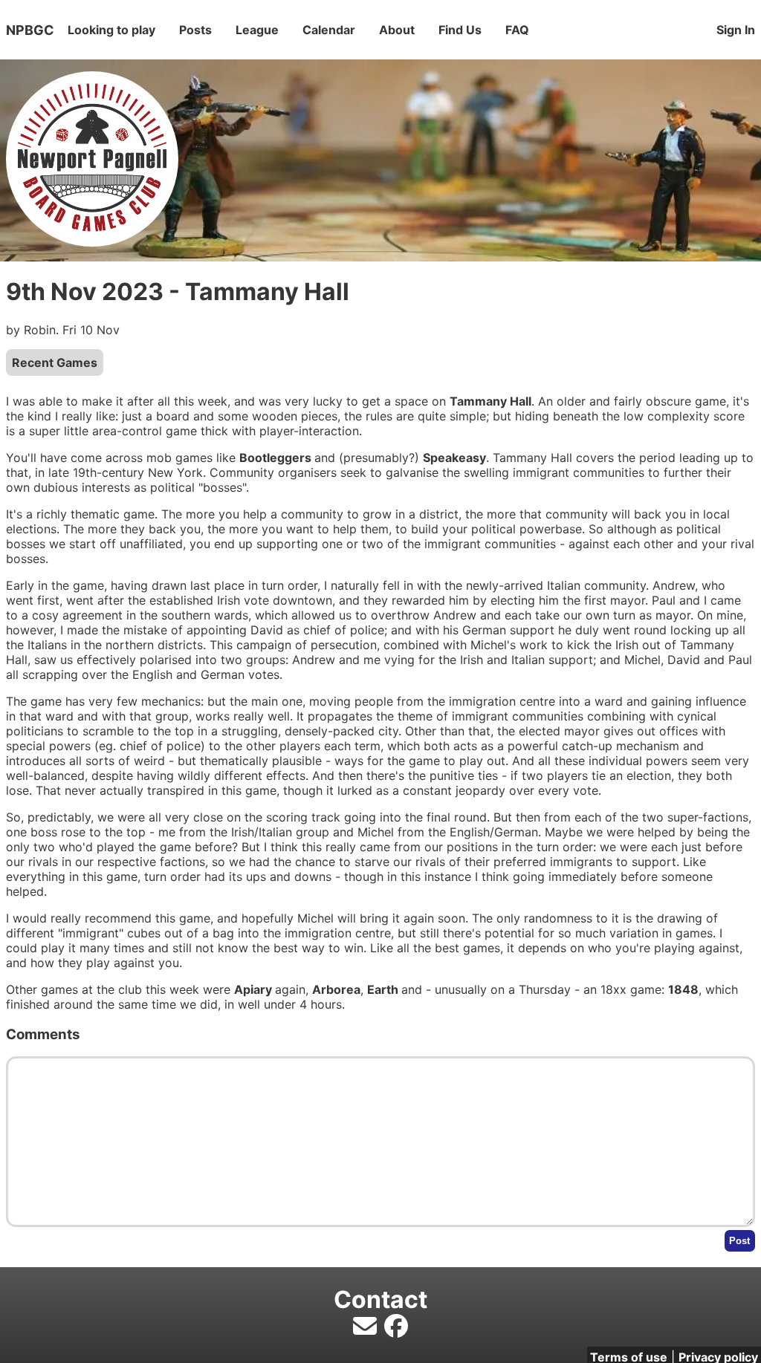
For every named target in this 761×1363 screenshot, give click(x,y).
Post (739, 1240)
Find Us (460, 29)
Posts (195, 29)
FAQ (517, 29)
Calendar (328, 29)
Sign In (735, 29)
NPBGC (30, 30)
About (397, 29)
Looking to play (111, 29)
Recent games (54, 362)
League (257, 29)
